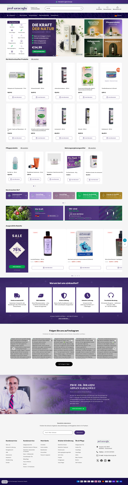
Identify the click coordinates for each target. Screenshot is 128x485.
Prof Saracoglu (13, 481)
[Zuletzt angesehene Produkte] (125, 240)
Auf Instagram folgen (64, 364)
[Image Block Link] (17, 195)
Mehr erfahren (77, 408)
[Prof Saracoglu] (17, 8)
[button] (117, 8)
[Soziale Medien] (125, 244)
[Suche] (81, 8)
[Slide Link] (56, 37)
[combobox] (64, 8)
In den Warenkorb (18, 97)
